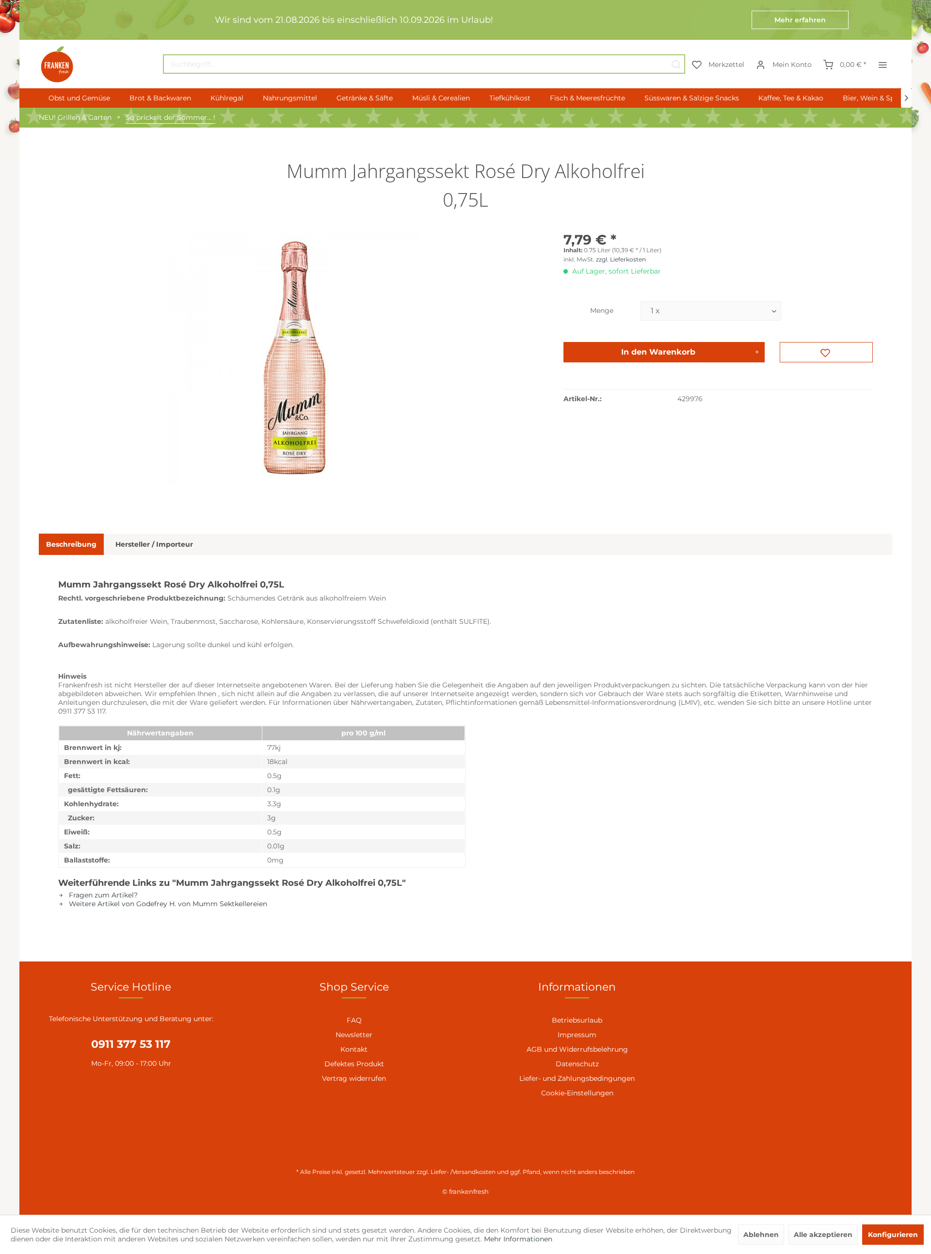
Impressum (577, 1034)
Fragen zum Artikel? (102, 895)
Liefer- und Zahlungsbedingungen (577, 1078)
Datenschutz (577, 1063)
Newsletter (354, 1034)
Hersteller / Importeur (154, 544)
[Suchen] (676, 64)
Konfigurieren (893, 1234)
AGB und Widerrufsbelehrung (577, 1049)
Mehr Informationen (518, 1239)
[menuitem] (424, 64)
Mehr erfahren (800, 20)
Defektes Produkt (354, 1063)
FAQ (354, 1020)
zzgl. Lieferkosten (621, 259)
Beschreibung (71, 544)
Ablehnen (761, 1234)
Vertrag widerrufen (354, 1078)
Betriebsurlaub (577, 1020)
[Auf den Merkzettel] (826, 352)
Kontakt (354, 1049)
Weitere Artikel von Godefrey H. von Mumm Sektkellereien (167, 903)
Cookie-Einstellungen (577, 1093)
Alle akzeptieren (823, 1234)
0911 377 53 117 (131, 1044)
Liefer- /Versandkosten (463, 1171)
